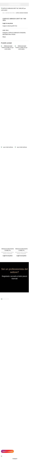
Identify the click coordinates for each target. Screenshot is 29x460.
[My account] (26, 1)
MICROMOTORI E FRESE (10, 12)
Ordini (2, 424)
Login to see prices (8, 23)
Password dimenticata (6, 430)
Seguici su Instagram (7, 451)
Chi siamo (3, 412)
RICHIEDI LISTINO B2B (14, 4)
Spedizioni (3, 433)
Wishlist (2, 429)
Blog (2, 415)
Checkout (3, 426)
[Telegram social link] (15, 37)
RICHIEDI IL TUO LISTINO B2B (14, 283)
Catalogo (3, 411)
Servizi (2, 414)
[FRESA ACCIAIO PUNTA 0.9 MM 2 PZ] (7, 95)
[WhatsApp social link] (13, 37)
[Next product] (6, 16)
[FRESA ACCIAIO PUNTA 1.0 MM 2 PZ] (21, 95)
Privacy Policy (4, 417)
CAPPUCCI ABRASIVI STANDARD (22, 12)
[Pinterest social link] (10, 37)
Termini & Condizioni (5, 432)
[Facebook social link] (7, 37)
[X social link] (8, 37)
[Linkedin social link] (11, 37)
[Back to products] (5, 16)
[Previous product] (3, 16)
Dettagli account (4, 427)
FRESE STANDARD (7, 253)
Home (4, 12)
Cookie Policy (4, 418)
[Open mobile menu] (2, 1)
